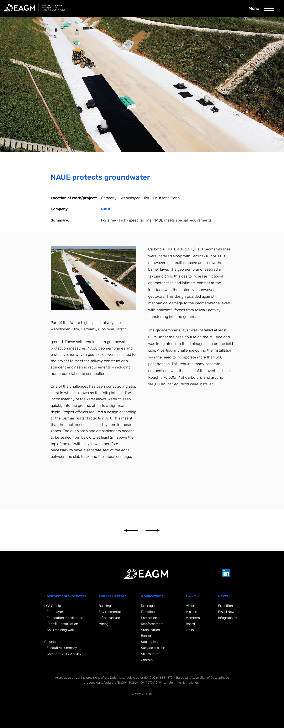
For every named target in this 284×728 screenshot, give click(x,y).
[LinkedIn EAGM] (226, 573)
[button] (269, 8)
